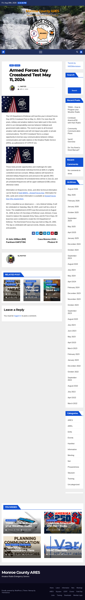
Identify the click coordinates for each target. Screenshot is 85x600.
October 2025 (73, 212)
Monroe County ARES (42, 11)
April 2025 (72, 232)
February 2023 (74, 354)
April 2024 (72, 282)
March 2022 (72, 403)
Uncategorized (51, 284)
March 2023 (72, 348)
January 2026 (73, 207)
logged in (17, 316)
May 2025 (72, 227)
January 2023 (73, 360)
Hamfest (71, 444)
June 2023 (72, 331)
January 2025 (73, 238)
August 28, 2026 (14, 530)
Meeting (71, 455)
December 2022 (74, 366)
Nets (72, 588)
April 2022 (72, 398)
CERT (65, 591)
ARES (11, 65)
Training (29, 284)
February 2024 (74, 287)
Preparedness (10, 284)
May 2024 (72, 276)
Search (70, 75)
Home (52, 588)
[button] (77, 52)
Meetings (79, 588)
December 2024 (74, 244)
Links (53, 595)
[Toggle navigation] (41, 52)
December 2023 (74, 293)
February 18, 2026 (14, 554)
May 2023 (72, 337)
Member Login (77, 595)
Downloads (67, 595)
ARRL (70, 426)
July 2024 (72, 270)
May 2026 (72, 195)
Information (10, 281)
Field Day (79, 591)
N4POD (23, 86)
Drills (70, 432)
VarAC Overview (32, 289)
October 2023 (73, 305)
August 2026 (73, 189)
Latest (58, 588)
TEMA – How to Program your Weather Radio (74, 109)
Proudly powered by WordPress (12, 590)
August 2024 (73, 264)
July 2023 (72, 325)
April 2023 (72, 342)
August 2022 (73, 386)
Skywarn (71, 473)
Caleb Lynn (12, 297)
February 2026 (74, 201)
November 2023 (74, 299)
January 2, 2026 (54, 554)
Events (17, 65)
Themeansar (6, 592)
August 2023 (73, 319)
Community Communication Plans (74, 131)
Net (69, 461)
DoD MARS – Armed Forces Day (31, 193)
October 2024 (73, 250)
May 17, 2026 (53, 530)
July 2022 (72, 392)
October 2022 (73, 372)
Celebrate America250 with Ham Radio (74, 120)
